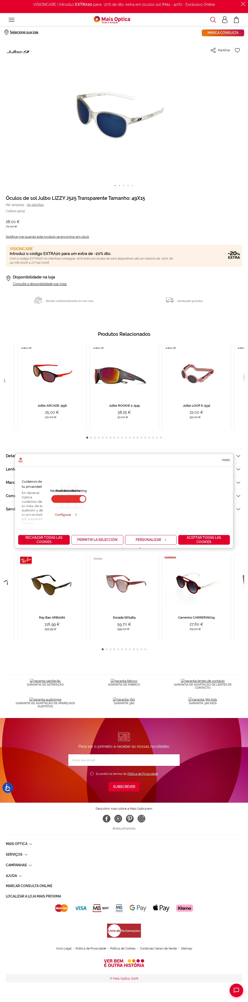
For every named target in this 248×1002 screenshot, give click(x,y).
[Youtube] (118, 818)
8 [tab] (114, 438)
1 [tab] (87, 438)
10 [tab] (122, 438)
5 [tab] (103, 438)
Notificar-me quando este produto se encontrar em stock (47, 237)
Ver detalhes (35, 205)
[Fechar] (243, 4)
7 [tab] (110, 438)
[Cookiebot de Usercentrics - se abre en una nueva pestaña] (208, 460)
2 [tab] (91, 438)
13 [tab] (134, 438)
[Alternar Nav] (11, 20)
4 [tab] (99, 438)
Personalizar (148, 540)
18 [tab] (153, 438)
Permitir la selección (97, 540)
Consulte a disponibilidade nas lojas (40, 284)
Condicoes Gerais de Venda (158, 948)
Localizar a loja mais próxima (33, 896)
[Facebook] (106, 818)
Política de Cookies (123, 948)
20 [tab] (161, 438)
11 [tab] (126, 438)
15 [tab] (141, 438)
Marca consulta (223, 33)
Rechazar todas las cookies (43, 540)
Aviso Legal (63, 948)
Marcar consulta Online (29, 886)
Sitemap (186, 948)
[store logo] (112, 20)
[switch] (79, 499)
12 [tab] (130, 438)
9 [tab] (118, 438)
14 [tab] (138, 438)
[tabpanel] (124, 386)
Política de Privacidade (142, 774)
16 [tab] (145, 438)
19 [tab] (157, 438)
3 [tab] (95, 438)
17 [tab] (149, 438)
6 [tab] (107, 438)
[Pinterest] (130, 818)
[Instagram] (141, 818)
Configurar (63, 514)
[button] (213, 20)
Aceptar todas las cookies (204, 540)
